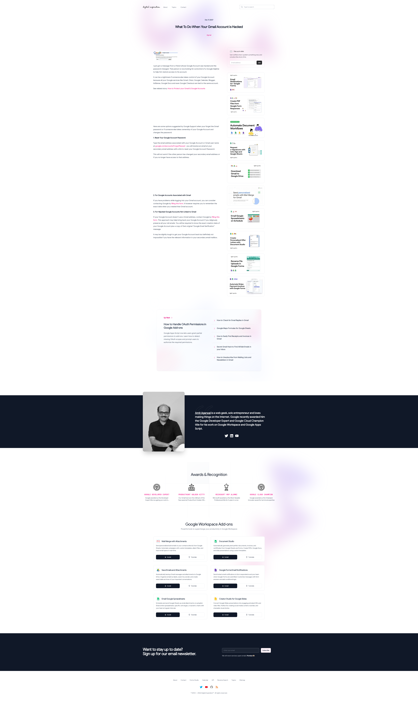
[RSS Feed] (217, 687)
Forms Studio (194, 680)
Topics (174, 7)
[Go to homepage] (151, 7)
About (165, 7)
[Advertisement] (186, 107)
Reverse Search (222, 680)
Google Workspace (229, 424)
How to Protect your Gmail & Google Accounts (186, 88)
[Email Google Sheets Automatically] (246, 218)
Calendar (205, 680)
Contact (183, 7)
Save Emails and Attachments (174, 570)
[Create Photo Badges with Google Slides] (246, 241)
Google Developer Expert (214, 420)
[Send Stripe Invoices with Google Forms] (246, 286)
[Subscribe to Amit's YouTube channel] (237, 436)
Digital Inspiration (207, 693)
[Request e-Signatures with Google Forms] (246, 150)
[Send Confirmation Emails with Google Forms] (246, 82)
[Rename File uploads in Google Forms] (246, 263)
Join (259, 63)
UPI (213, 680)
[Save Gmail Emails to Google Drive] (246, 173)
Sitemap (242, 680)
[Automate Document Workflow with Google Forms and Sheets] (246, 128)
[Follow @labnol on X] (201, 687)
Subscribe (265, 650)
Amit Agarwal (203, 413)
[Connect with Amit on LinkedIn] (231, 436)
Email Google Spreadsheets (173, 599)
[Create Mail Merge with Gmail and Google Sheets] (246, 196)
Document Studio (226, 541)
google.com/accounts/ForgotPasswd (170, 146)
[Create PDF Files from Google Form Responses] (246, 105)
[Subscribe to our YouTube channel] (206, 687)
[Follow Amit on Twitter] (226, 436)
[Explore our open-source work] (211, 687)
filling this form (177, 203)
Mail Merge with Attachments (174, 541)
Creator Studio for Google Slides (233, 599)
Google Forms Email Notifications (233, 570)
